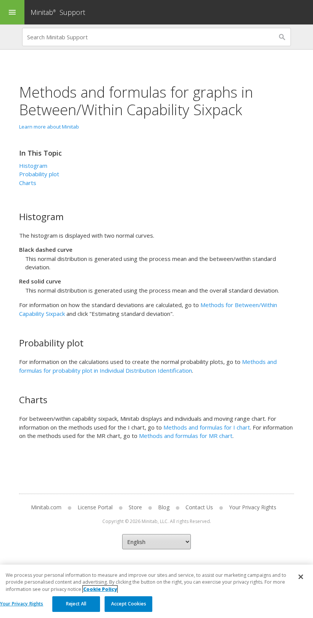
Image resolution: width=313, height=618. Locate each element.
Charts (27, 183)
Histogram (33, 165)
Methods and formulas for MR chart (185, 435)
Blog (163, 507)
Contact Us (199, 507)
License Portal (95, 507)
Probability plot (39, 174)
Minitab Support (58, 12)
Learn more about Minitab (49, 126)
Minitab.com (46, 507)
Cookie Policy (100, 589)
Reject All (76, 603)
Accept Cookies (128, 603)
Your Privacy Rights (21, 603)
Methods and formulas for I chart (206, 427)
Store (135, 507)
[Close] (300, 576)
